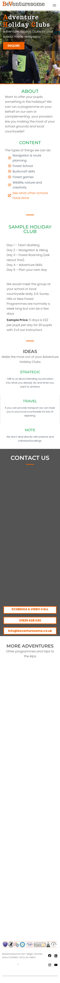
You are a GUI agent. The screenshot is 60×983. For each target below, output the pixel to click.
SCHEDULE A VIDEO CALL (30, 609)
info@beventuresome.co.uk (30, 631)
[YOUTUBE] (56, 965)
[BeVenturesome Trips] (24, 5)
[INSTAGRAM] (50, 965)
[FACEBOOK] (50, 956)
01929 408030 (9, 964)
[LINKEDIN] (56, 956)
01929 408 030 (30, 620)
